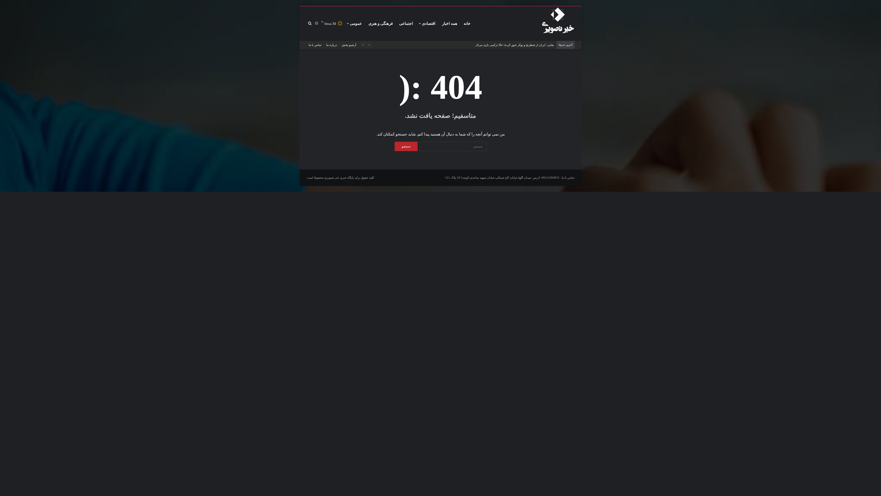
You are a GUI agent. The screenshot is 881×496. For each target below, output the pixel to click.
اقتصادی (428, 23)
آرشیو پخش (349, 45)
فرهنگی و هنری (380, 23)
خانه (467, 23)
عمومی (356, 23)
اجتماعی (406, 23)
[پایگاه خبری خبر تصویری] (558, 21)
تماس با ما (315, 45)
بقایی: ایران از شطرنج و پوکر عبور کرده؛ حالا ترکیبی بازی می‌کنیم (513, 45)
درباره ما (331, 45)
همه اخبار (449, 23)
